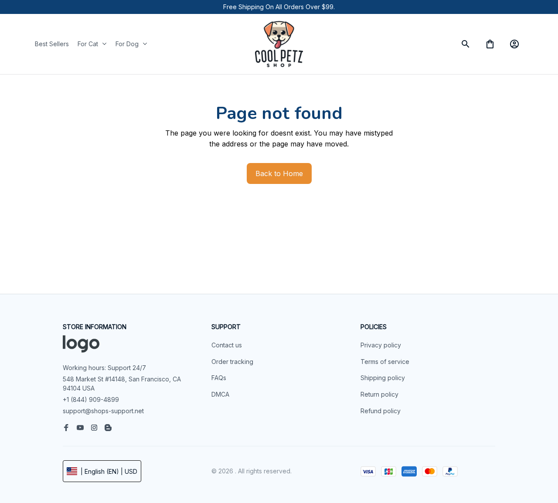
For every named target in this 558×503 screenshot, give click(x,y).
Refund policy (381, 411)
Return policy (379, 394)
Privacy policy (381, 345)
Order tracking (232, 361)
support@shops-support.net (103, 411)
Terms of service (385, 361)
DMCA (220, 394)
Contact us (226, 345)
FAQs (218, 377)
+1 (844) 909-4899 (91, 399)
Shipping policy (383, 377)
